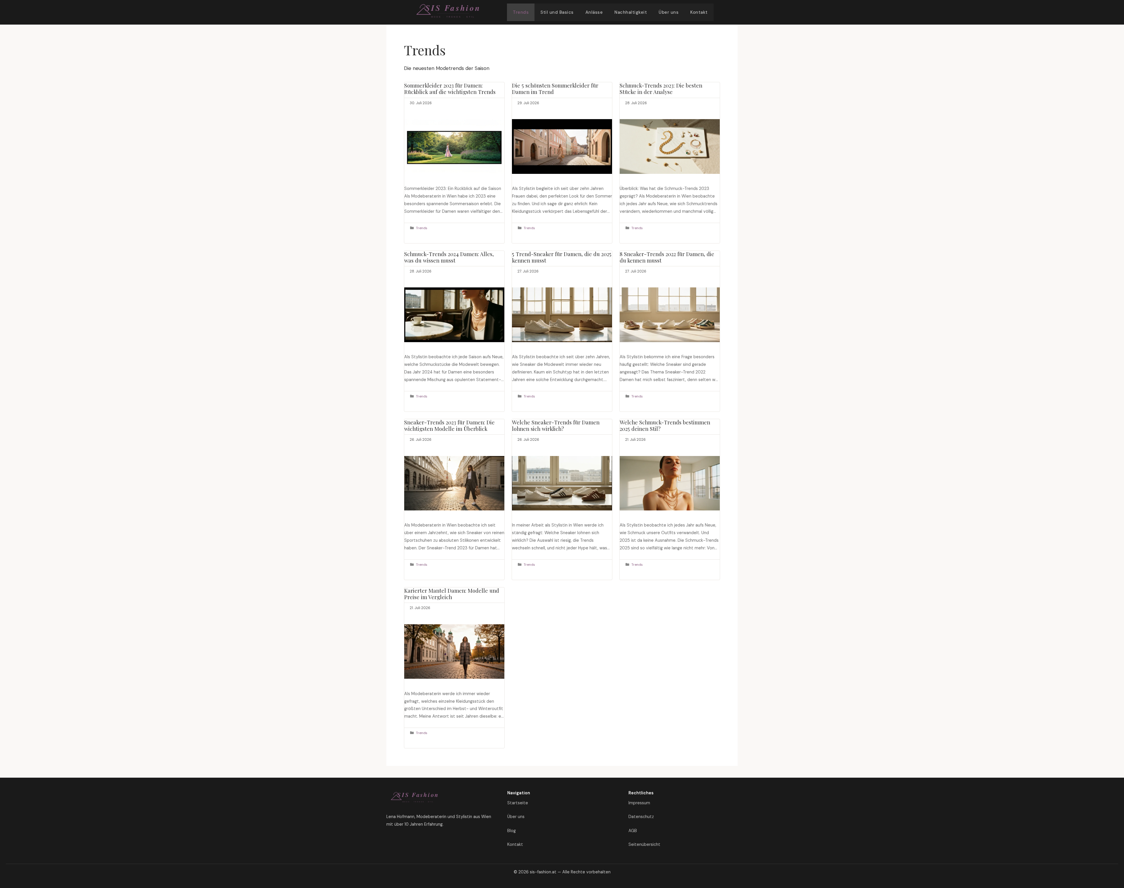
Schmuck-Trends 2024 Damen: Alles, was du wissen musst (449, 257)
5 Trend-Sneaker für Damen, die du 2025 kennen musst (561, 257)
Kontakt (699, 12)
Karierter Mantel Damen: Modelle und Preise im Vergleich (451, 594)
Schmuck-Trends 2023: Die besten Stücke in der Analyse (661, 88)
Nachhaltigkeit (630, 12)
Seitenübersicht (644, 844)
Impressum (639, 802)
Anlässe (594, 12)
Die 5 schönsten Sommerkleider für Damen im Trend (555, 88)
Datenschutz (641, 816)
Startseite (517, 802)
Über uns (668, 12)
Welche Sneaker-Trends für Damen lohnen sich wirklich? (555, 425)
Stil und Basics (557, 12)
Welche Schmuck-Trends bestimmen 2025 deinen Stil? (665, 425)
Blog (511, 830)
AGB (632, 830)
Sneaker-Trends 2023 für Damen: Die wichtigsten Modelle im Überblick (449, 425)
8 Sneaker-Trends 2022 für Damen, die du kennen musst (667, 257)
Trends (521, 12)
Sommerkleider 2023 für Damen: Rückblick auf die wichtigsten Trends (450, 88)
